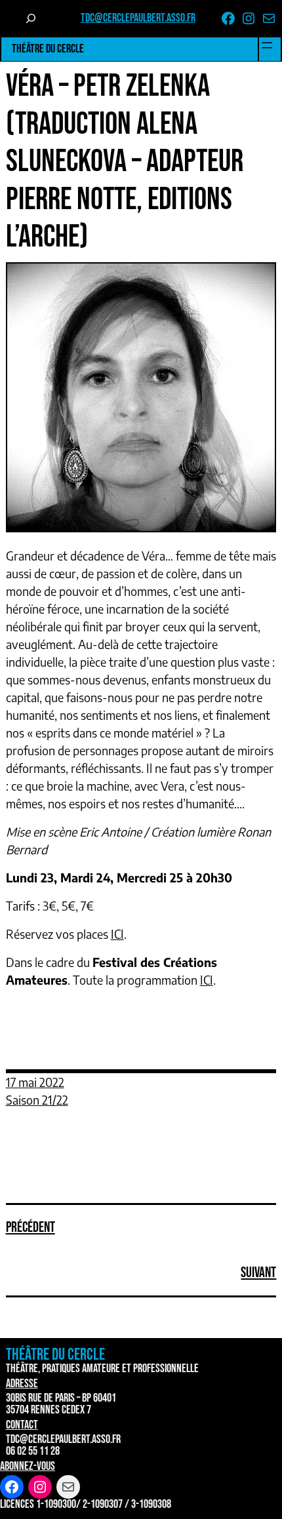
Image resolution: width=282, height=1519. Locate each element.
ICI (117, 933)
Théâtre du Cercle (48, 49)
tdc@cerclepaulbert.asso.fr (138, 18)
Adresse (22, 1384)
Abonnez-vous (27, 1466)
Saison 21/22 (37, 1099)
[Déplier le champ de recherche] (31, 18)
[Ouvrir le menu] (267, 45)
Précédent (30, 1227)
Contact (22, 1425)
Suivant (258, 1273)
